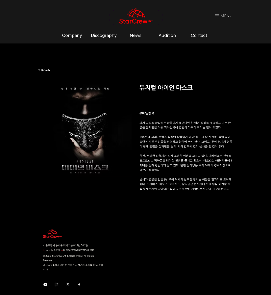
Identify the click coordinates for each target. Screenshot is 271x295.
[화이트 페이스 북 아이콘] (79, 284)
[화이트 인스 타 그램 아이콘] (56, 284)
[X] (68, 284)
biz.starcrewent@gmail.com (78, 250)
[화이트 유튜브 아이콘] (45, 284)
